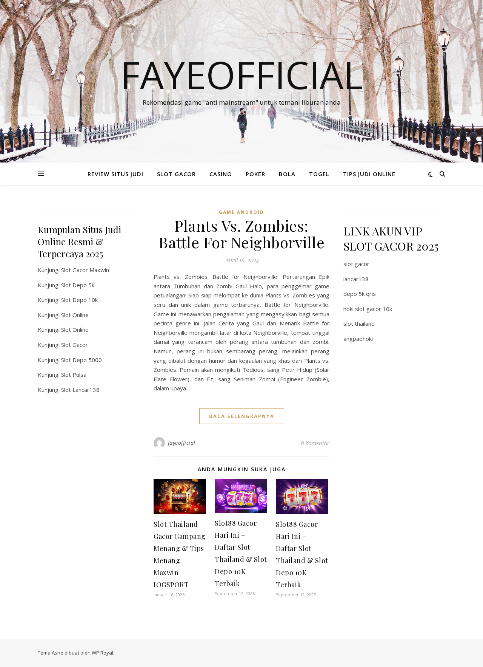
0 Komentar (315, 443)
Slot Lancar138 (80, 389)
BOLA (287, 174)
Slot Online (75, 315)
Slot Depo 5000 (81, 360)
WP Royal (102, 652)
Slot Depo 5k (77, 285)
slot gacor (356, 264)
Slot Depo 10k (79, 299)
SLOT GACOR (176, 174)
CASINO (220, 174)
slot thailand (359, 323)
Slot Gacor (74, 344)
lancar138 (356, 279)
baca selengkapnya (241, 416)
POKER (255, 174)
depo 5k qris (359, 293)
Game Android (241, 212)
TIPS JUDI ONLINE (369, 174)
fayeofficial (181, 442)
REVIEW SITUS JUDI (115, 174)
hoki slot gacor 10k (367, 309)
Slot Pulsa (73, 374)
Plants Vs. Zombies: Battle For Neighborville (241, 233)
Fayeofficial (241, 74)
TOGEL (319, 174)
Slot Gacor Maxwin (85, 270)
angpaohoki (358, 338)
